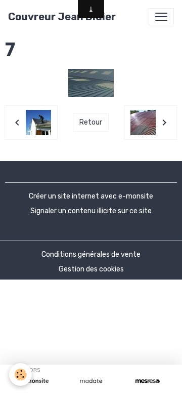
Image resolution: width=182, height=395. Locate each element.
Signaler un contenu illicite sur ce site (91, 211)
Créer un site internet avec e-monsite (91, 196)
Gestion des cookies (91, 269)
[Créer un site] (34, 381)
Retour (90, 122)
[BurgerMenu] (161, 16)
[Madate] (91, 381)
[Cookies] (20, 374)
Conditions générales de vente (91, 254)
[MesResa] (147, 381)
